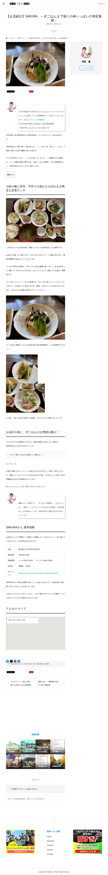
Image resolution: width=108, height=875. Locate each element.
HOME (49, 836)
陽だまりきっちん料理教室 (34, 120)
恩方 (30, 664)
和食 (38, 664)
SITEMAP (50, 854)
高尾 (47, 664)
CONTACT (50, 845)
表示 (12, 174)
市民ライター (58, 24)
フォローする (87, 68)
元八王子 (26, 664)
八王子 (34, 664)
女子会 (16, 664)
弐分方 (12, 664)
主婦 (44, 664)
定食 (41, 664)
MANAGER (50, 841)
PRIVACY (50, 850)
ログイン (101, 4)
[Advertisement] (35, 709)
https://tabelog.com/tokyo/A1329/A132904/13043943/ (38, 573)
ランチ (21, 664)
